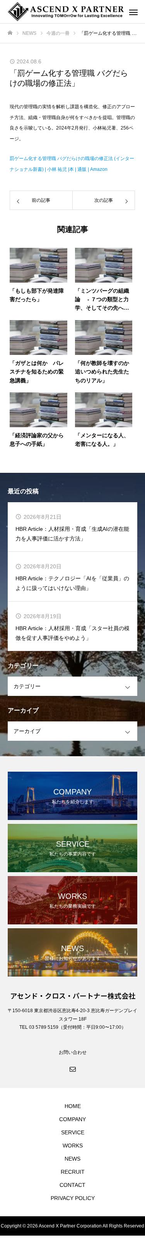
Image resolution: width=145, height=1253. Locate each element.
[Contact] (73, 1068)
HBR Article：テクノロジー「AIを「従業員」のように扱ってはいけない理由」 (72, 583)
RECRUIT (73, 1172)
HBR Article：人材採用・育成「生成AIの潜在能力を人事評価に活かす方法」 (72, 534)
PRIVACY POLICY (73, 1198)
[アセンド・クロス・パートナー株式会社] (65, 11)
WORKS (73, 1145)
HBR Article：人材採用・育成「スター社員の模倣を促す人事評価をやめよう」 (72, 633)
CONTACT (72, 1185)
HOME (73, 1106)
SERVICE (72, 1132)
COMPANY (72, 1119)
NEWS (72, 1159)
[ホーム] (10, 33)
